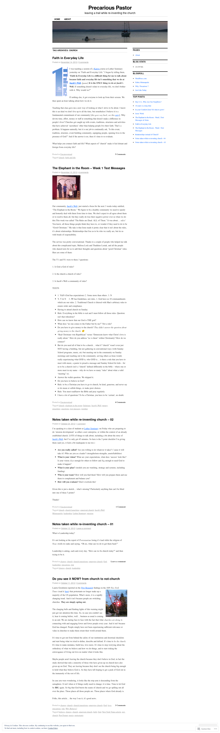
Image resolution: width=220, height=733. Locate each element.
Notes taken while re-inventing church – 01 (82, 524)
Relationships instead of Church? (147, 134)
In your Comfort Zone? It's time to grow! (149, 109)
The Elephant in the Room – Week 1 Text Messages (88, 168)
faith (95, 712)
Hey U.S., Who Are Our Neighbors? (148, 102)
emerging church (96, 561)
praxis (71, 715)
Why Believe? (71, 708)
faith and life (70, 157)
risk (72, 564)
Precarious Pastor (110, 7)
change (63, 561)
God (105, 561)
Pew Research (87, 587)
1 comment (80, 423)
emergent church (87, 510)
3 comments (81, 583)
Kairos (97, 68)
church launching (72, 510)
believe (62, 712)
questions (65, 408)
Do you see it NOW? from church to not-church (86, 578)
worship (84, 408)
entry (117, 115)
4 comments (83, 172)
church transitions (80, 561)
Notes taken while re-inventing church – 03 (150, 142)
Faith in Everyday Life (68, 58)
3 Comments (120, 705)
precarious (66, 564)
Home (57, 19)
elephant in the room (73, 405)
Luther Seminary (91, 428)
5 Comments (120, 154)
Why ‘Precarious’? (142, 86)
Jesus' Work (139, 113)
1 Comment (121, 506)
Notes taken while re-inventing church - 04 (150, 138)
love (109, 705)
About (67, 19)
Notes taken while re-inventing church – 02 (82, 419)
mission (90, 513)
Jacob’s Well (75, 83)
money (105, 405)
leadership (68, 513)
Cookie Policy (53, 728)
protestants (79, 715)
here (67, 591)
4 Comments (120, 402)
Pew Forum (63, 715)
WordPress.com (141, 78)
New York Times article (111, 712)
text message (75, 408)
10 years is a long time (143, 105)
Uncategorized (66, 154)
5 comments (83, 62)
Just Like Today (141, 90)
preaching (56, 408)
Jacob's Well (96, 405)
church (61, 157)
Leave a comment (83, 528)
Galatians (87, 405)
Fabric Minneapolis (142, 82)
